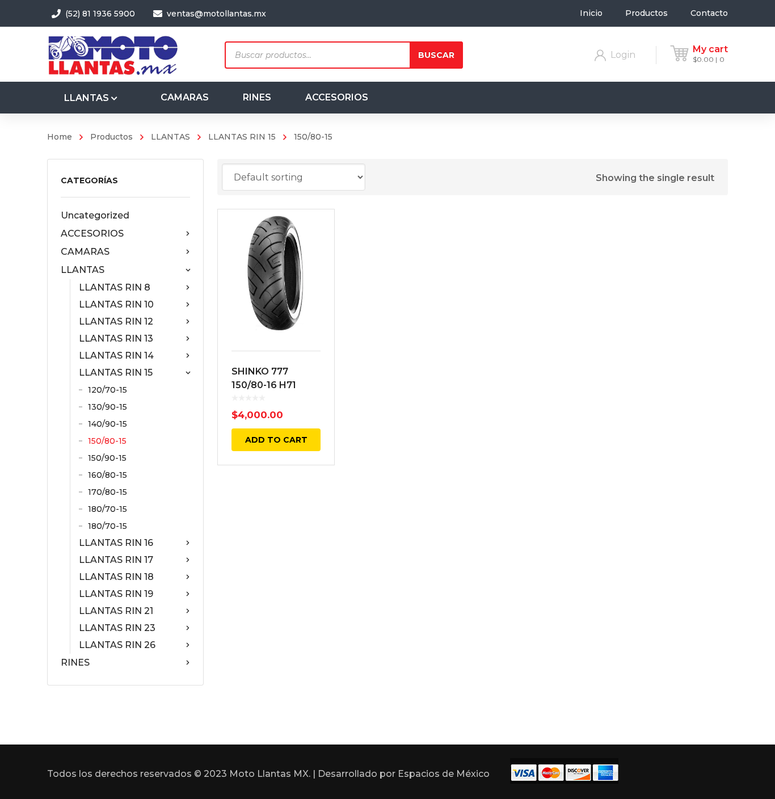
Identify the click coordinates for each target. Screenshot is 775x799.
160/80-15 (107, 475)
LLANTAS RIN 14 (116, 355)
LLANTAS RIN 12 (116, 321)
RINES (75, 662)
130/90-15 (107, 407)
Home (59, 137)
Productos (111, 137)
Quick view (276, 273)
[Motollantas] (115, 54)
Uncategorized (95, 215)
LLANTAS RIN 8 (114, 287)
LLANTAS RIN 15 (242, 137)
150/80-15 (107, 441)
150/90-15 (107, 458)
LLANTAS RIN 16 (116, 542)
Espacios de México (444, 773)
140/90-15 (107, 424)
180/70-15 (107, 509)
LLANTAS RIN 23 (117, 628)
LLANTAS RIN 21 (116, 610)
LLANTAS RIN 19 (116, 593)
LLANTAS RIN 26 (117, 645)
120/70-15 (107, 390)
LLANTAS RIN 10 (116, 304)
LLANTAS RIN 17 (116, 559)
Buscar (436, 55)
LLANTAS (170, 137)
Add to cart (276, 440)
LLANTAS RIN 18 (116, 576)
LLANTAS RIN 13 (116, 338)
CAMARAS (85, 251)
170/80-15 (107, 492)
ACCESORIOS (92, 233)
